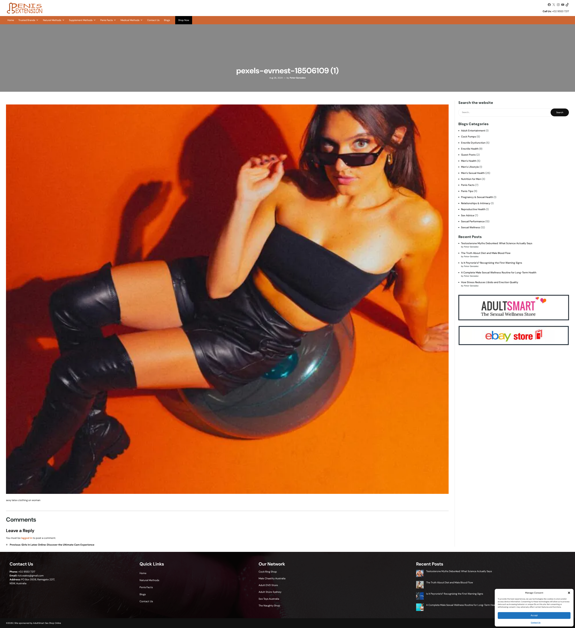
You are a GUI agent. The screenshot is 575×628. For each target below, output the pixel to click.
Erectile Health (470, 148)
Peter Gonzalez (298, 77)
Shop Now (183, 20)
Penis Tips (467, 191)
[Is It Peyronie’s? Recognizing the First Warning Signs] (420, 596)
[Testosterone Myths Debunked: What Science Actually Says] (420, 574)
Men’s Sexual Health (473, 173)
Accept (534, 615)
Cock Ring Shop (268, 571)
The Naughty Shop (269, 605)
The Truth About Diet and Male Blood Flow (485, 253)
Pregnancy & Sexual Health (477, 197)
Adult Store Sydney (270, 592)
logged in (26, 538)
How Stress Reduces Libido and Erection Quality (489, 282)
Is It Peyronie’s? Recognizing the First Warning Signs (491, 262)
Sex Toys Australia (269, 598)
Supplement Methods (81, 20)
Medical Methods (130, 20)
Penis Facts (106, 20)
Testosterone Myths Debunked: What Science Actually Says (496, 243)
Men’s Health (468, 160)
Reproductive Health (473, 209)
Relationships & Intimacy (475, 203)
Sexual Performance (473, 221)
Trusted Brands (26, 20)
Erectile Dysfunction (473, 142)
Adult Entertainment (473, 130)
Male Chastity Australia (272, 578)
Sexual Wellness (470, 227)
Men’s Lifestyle (470, 166)
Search (559, 112)
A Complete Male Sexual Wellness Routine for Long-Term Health (498, 272)
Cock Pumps (468, 136)
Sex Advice (467, 215)
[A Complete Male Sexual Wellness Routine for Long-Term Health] (420, 607)
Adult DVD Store (268, 585)
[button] (569, 592)
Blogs (167, 20)
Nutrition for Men (471, 179)
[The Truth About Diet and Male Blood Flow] (420, 585)
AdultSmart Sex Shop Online (47, 623)
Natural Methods (52, 20)
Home (10, 20)
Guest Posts (468, 154)
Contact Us (535, 622)
